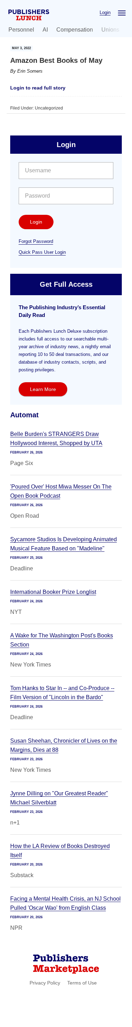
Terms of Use (82, 983)
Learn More (43, 389)
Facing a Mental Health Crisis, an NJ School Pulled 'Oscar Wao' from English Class (65, 903)
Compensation (74, 30)
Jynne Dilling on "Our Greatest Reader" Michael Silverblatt (59, 798)
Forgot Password (36, 241)
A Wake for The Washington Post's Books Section (61, 640)
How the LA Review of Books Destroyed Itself (60, 850)
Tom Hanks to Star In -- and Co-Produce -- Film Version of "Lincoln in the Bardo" (62, 692)
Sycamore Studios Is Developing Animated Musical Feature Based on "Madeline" (63, 543)
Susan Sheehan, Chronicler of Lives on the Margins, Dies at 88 (63, 745)
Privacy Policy (45, 983)
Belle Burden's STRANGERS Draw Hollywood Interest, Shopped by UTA (56, 438)
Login (105, 12)
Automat (24, 415)
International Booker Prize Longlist (53, 592)
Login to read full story (37, 88)
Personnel (21, 30)
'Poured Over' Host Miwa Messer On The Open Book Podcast (61, 491)
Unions (110, 30)
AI (45, 30)
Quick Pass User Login (42, 252)
